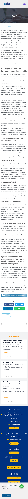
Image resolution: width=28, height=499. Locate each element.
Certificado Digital (8, 362)
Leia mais (5, 352)
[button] (24, 4)
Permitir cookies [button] (7, 495)
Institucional (17, 26)
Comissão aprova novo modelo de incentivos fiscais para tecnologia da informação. (13, 384)
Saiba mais (5, 488)
